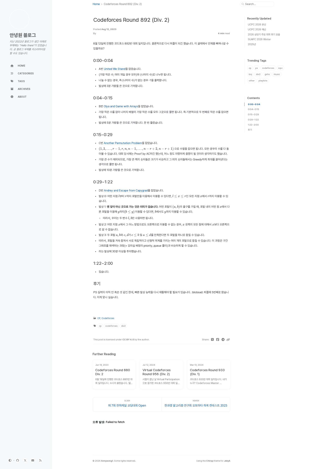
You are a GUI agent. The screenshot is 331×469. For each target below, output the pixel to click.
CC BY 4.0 (128, 339)
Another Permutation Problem (123, 143)
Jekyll (227, 461)
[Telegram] (223, 339)
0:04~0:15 (253, 109)
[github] (17, 460)
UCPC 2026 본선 (257, 24)
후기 (250, 129)
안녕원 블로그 (23, 35)
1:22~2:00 (253, 124)
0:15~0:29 (253, 114)
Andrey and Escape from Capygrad (126, 190)
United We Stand (114, 69)
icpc (280, 68)
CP (98, 318)
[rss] (40, 460)
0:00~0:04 (254, 104)
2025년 (252, 44)
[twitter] (25, 460)
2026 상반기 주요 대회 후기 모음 (264, 34)
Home (96, 4)
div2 (123, 325)
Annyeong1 (107, 461)
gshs (267, 74)
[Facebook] (218, 339)
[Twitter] (212, 339)
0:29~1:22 (253, 119)
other (252, 80)
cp (100, 325)
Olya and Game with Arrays (121, 106)
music (277, 74)
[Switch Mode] (10, 460)
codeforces (111, 325)
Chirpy (209, 461)
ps (256, 68)
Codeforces (108, 318)
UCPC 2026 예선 (257, 29)
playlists (263, 80)
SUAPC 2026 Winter (259, 39)
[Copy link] (228, 339)
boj (250, 74)
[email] (32, 460)
